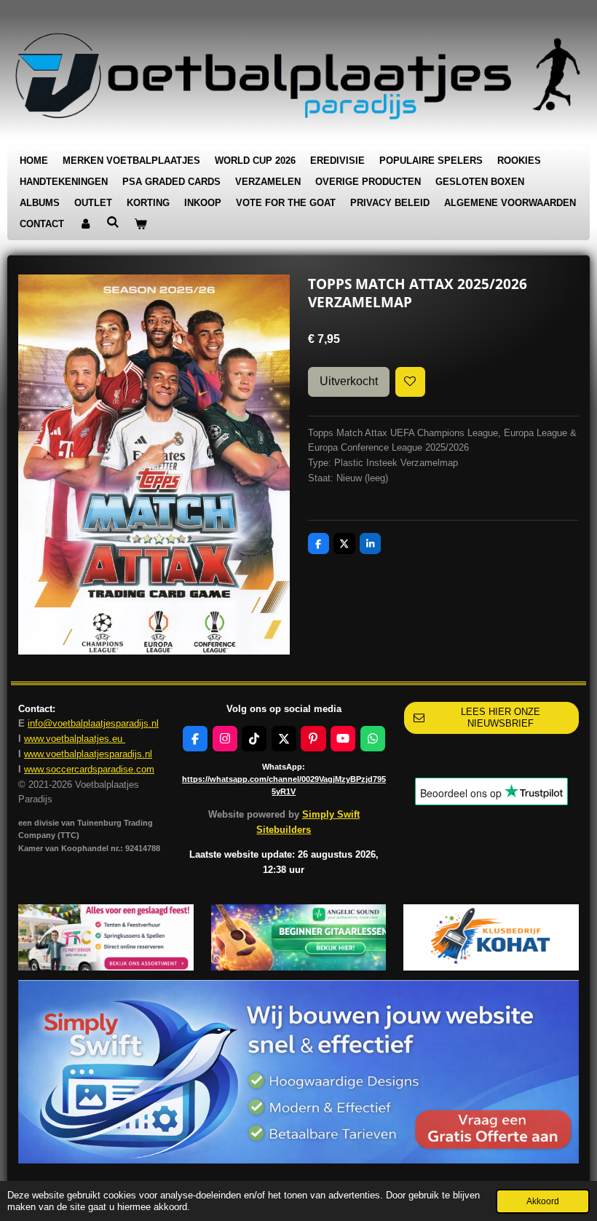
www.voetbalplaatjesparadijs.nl (88, 753)
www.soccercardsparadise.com (89, 769)
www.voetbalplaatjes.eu (74, 738)
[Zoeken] (113, 222)
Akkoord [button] (542, 1201)
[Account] (85, 224)
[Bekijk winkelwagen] (140, 224)
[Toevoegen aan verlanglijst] (410, 382)
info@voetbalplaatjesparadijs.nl (93, 723)
